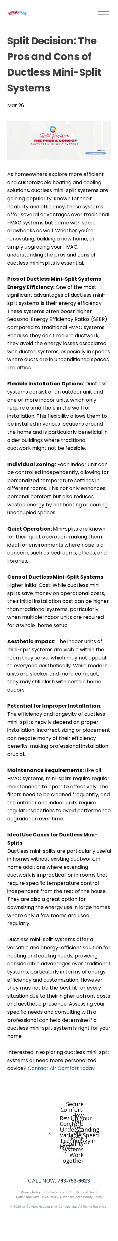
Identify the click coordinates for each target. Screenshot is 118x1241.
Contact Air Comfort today (61, 1068)
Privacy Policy (31, 1192)
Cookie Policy (54, 1192)
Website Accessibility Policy (82, 1197)
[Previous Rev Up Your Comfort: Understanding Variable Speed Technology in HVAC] (53, 1132)
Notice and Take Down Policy (37, 1197)
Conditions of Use (81, 1192)
